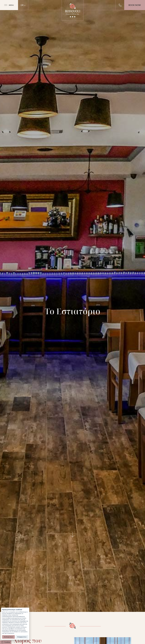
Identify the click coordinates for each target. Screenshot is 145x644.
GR (22, 5)
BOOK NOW (134, 5)
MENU (11, 5)
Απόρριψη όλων (22, 637)
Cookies (7, 642)
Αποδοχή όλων (8, 637)
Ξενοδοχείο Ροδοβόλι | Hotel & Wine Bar (72, 10)
